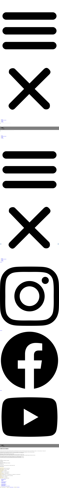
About (2, 120)
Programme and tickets (3, 136)
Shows (2, 119)
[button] (29, 59)
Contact (2, 121)
